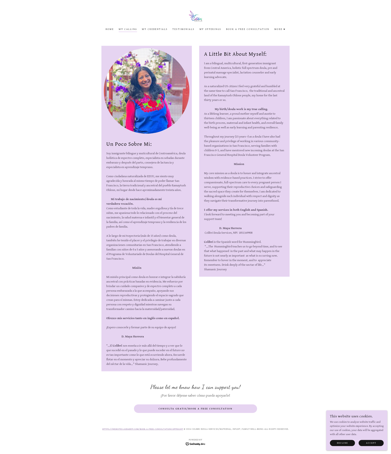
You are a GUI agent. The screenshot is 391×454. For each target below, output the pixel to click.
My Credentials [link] (155, 29)
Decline (342, 443)
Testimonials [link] (183, 29)
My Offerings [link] (210, 29)
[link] (195, 16)
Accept (371, 443)
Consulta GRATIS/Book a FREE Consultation (195, 408)
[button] (280, 29)
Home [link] (110, 29)
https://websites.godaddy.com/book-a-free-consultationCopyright (142, 429)
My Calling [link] (128, 29)
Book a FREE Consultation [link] (247, 29)
